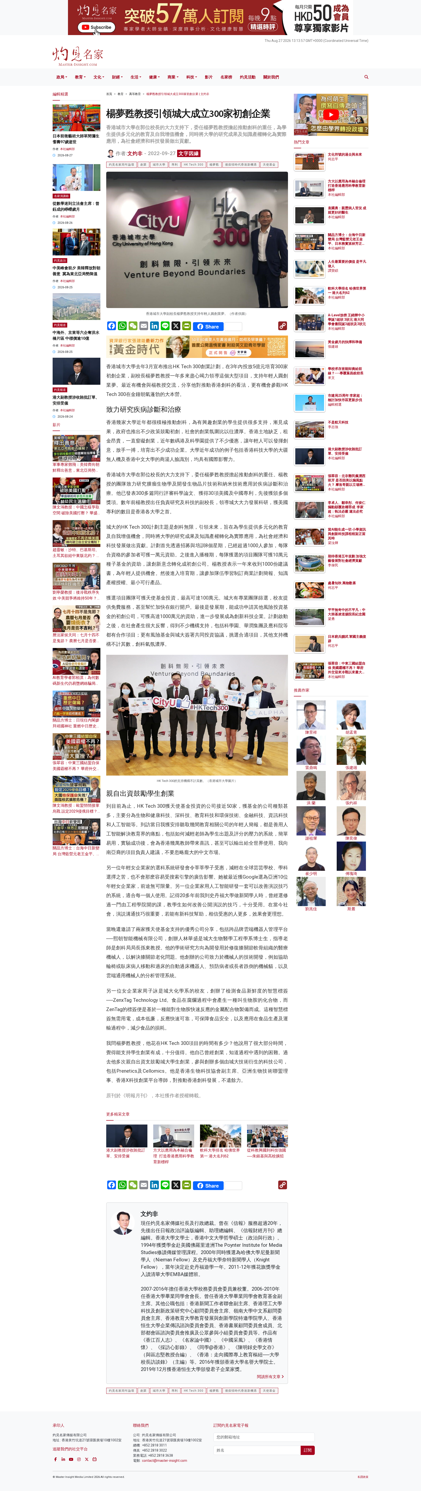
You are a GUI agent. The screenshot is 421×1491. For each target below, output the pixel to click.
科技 (190, 77)
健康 (153, 77)
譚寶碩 (333, 270)
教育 (79, 77)
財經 (116, 77)
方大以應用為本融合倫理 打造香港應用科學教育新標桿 (173, 1156)
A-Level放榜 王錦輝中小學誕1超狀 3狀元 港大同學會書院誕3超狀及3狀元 (347, 319)
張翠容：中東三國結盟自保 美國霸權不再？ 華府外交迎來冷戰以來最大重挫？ (76, 768)
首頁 (109, 94)
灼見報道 (60, 325)
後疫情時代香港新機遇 (241, 164)
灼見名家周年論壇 (121, 164)
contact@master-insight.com (164, 1461)
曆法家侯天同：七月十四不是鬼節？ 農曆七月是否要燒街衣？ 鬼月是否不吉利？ (76, 641)
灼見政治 (60, 260)
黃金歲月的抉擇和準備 (345, 342)
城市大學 (159, 164)
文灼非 (135, 153)
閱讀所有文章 (269, 1376)
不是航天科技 (338, 422)
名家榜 (226, 77)
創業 (143, 164)
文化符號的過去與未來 (345, 154)
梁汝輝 (333, 543)
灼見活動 (248, 77)
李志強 (333, 427)
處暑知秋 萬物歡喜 (342, 583)
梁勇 (331, 619)
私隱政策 (363, 1477)
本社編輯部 (67, 149)
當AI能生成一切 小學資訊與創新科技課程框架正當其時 (347, 533)
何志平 (333, 159)
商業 (171, 77)
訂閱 (308, 1450)
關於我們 (271, 77)
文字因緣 (189, 153)
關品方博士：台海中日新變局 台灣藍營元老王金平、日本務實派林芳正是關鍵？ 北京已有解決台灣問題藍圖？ (347, 243)
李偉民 (333, 565)
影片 (209, 77)
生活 (134, 77)
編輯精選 (335, 404)
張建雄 (333, 346)
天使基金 (269, 164)
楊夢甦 (214, 164)
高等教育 (135, 94)
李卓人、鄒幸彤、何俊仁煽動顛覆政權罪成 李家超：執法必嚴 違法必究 (346, 507)
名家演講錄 (61, 196)
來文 (331, 378)
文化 (97, 77)
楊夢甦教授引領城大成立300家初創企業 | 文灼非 (177, 94)
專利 (175, 164)
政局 (60, 77)
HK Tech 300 (193, 164)
